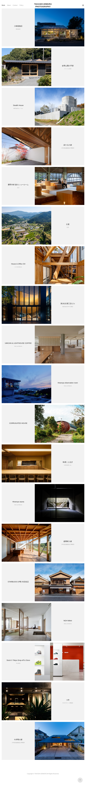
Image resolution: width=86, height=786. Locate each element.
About (9, 5)
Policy (21, 5)
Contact (15, 5)
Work (3, 5)
